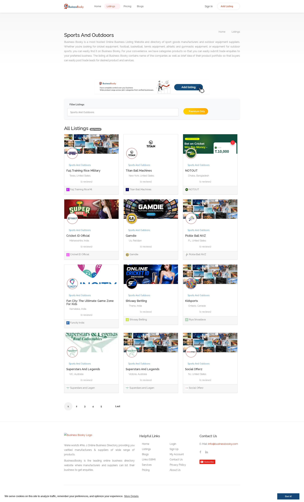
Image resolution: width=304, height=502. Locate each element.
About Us (175, 469)
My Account (177, 454)
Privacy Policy (178, 464)
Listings (111, 6)
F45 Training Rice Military (83, 170)
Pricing (127, 6)
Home (97, 6)
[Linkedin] (206, 452)
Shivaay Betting (136, 300)
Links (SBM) (149, 459)
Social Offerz (193, 369)
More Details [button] (131, 496)
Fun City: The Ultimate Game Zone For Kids (90, 302)
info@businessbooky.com (223, 443)
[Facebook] (200, 452)
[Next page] (109, 406)
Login (173, 443)
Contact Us (176, 459)
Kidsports (191, 300)
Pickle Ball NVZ (195, 235)
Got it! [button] (288, 496)
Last (117, 406)
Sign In (208, 6)
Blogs (140, 6)
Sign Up (174, 449)
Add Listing (227, 6)
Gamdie (131, 235)
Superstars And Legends (83, 369)
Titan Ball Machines (139, 170)
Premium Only (196, 111)
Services (147, 464)
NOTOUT (191, 170)
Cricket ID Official (78, 235)
